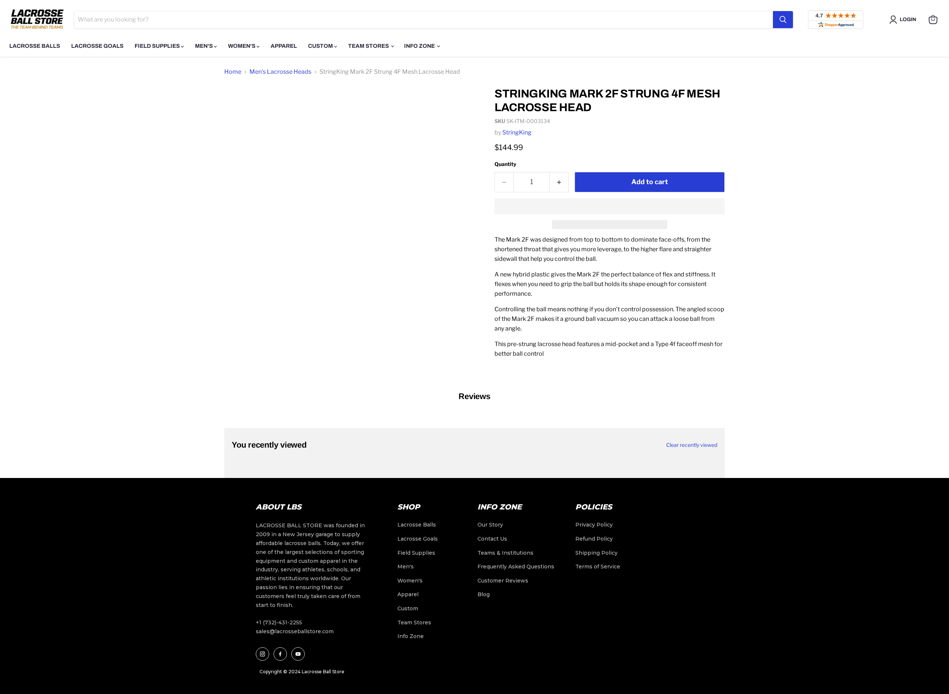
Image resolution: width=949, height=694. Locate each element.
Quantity (505, 164)
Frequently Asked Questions (515, 566)
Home (232, 71)
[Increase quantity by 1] (559, 182)
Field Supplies (158, 46)
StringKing (517, 132)
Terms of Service (597, 566)
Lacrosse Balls (34, 46)
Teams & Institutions (505, 552)
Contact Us (492, 538)
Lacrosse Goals (97, 46)
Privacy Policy (594, 524)
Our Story (490, 524)
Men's (204, 46)
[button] (610, 206)
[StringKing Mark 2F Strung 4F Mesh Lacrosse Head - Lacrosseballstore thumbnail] (238, 102)
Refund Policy (594, 538)
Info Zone (420, 46)
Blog (483, 594)
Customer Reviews (502, 580)
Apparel (284, 46)
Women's (242, 46)
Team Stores (369, 46)
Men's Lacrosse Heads (280, 71)
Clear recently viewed (691, 445)
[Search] (783, 19)
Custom (321, 46)
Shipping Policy (596, 552)
